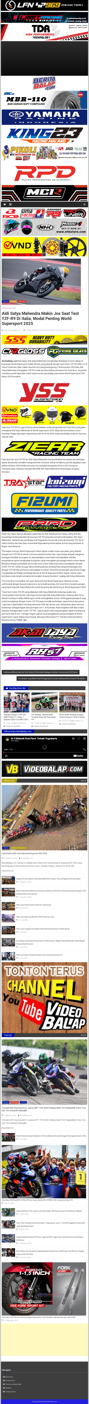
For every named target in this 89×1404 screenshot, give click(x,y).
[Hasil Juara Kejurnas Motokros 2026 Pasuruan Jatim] (8, 918)
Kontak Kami (10, 1381)
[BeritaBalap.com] (5, 204)
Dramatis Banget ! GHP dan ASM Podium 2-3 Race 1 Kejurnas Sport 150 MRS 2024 (16, 717)
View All (83, 780)
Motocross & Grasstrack (18, 848)
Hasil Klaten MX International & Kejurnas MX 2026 (24, 853)
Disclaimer (9, 1377)
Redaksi (8, 1388)
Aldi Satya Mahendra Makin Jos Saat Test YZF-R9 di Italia (56, 330)
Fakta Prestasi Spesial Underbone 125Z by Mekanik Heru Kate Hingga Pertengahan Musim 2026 (51, 1136)
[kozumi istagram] (44, 482)
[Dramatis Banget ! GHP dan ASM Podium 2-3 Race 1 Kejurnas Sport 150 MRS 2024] (17, 702)
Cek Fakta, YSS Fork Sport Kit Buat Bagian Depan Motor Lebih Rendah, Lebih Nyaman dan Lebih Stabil (38, 1317)
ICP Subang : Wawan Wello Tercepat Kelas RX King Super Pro (43, 717)
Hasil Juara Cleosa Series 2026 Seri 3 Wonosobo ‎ (34, 905)
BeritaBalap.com (21, 723)
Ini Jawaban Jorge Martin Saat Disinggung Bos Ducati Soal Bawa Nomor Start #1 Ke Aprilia (51, 678)
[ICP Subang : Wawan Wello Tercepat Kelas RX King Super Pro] (44, 702)
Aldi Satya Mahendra (32, 330)
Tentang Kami (11, 1392)
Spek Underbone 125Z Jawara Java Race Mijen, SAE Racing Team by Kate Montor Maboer (49, 1211)
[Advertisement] (44, 58)
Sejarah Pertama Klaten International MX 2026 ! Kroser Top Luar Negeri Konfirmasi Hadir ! (48, 879)
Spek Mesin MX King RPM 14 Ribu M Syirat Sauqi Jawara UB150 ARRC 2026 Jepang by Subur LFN (37, 1200)
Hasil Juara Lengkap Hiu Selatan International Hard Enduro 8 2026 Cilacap (43, 929)
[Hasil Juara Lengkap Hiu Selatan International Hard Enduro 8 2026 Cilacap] (8, 930)
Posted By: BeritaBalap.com (11, 330)
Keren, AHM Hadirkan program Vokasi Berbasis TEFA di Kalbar (72, 716)
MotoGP (13, 301)
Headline (5, 301)
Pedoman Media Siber (14, 1384)
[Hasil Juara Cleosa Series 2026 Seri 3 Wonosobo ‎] (8, 906)
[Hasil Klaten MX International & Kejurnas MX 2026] (44, 817)
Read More (7, 871)
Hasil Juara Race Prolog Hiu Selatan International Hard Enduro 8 (39, 955)
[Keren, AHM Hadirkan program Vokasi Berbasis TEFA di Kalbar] (72, 702)
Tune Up (23, 1102)
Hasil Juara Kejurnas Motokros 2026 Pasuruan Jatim (35, 917)
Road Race (22, 301)
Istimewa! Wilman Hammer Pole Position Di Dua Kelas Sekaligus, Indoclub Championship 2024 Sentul (41, 672)
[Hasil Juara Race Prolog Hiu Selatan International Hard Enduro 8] (8, 956)
